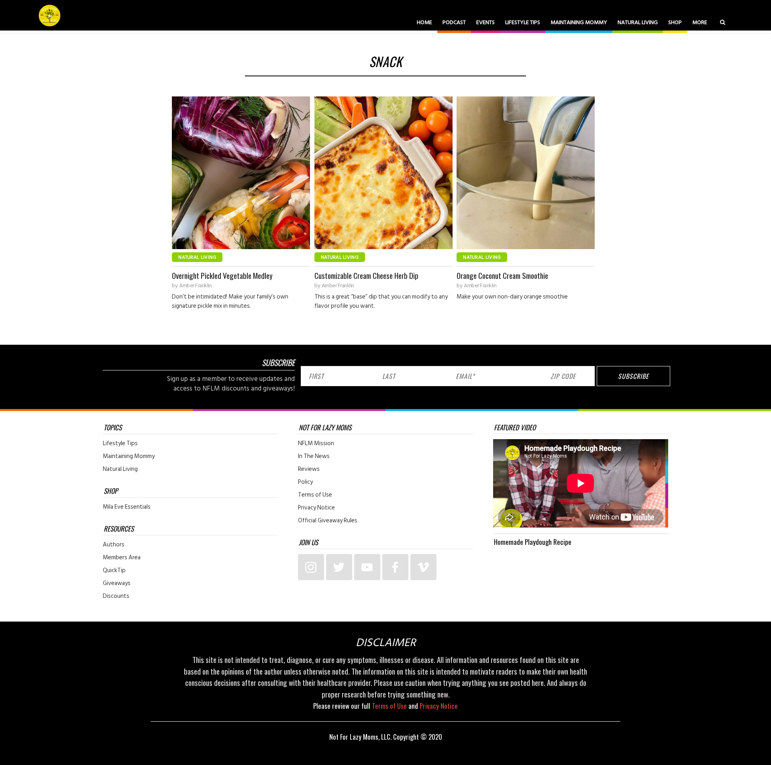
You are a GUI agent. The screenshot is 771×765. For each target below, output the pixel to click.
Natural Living (638, 22)
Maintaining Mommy (579, 22)
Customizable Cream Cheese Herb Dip (366, 275)
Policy (305, 482)
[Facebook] (395, 567)
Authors (113, 544)
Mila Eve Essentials (127, 507)
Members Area (122, 557)
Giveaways (117, 583)
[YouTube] (367, 567)
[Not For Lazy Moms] (50, 15)
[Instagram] (311, 567)
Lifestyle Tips (522, 22)
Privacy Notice (316, 507)
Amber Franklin (195, 285)
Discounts (116, 596)
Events (485, 22)
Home (424, 22)
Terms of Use (315, 495)
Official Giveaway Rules (327, 520)
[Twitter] (339, 567)
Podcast (454, 22)
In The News (314, 456)
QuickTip (114, 570)
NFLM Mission (316, 443)
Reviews (309, 469)
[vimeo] (423, 567)
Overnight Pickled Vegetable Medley (222, 275)
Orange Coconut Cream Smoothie (502, 275)
